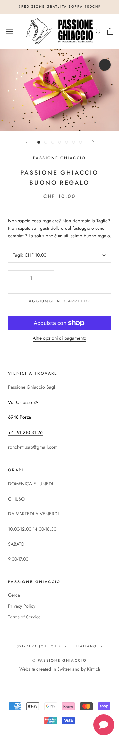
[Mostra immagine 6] (73, 142)
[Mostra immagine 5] (66, 142)
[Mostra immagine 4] (59, 142)
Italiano (86, 646)
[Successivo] (93, 141)
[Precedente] (26, 141)
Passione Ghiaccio (59, 158)
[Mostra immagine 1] (38, 142)
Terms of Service (24, 617)
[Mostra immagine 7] (80, 142)
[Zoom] (105, 65)
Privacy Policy (21, 606)
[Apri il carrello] (110, 31)
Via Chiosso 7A (23, 402)
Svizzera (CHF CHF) (38, 646)
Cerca (14, 595)
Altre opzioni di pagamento (59, 338)
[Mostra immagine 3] (52, 142)
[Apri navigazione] (9, 31)
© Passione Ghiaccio (59, 660)
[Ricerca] (98, 31)
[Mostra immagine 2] (45, 142)
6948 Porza (19, 417)
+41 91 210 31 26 (25, 432)
